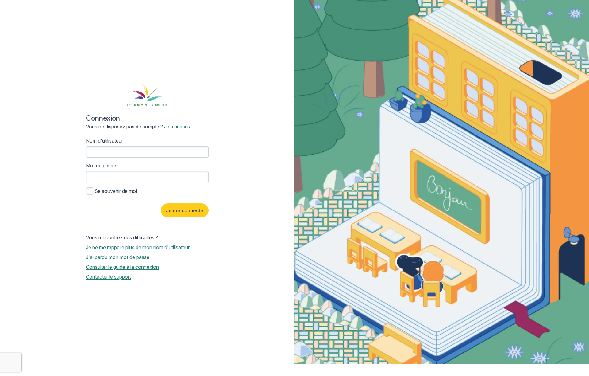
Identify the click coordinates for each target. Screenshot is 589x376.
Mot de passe (101, 166)
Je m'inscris (177, 126)
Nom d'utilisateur (104, 141)
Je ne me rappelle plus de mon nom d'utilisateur (138, 247)
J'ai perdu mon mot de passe (117, 257)
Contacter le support (108, 277)
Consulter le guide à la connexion (122, 267)
